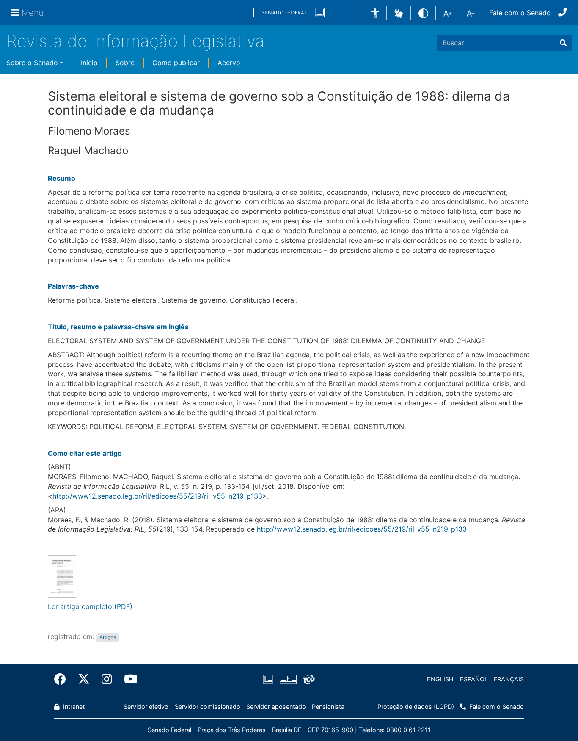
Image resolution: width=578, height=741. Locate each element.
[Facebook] (63, 679)
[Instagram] (107, 679)
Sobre (125, 62)
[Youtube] (128, 679)
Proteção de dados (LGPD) (415, 706)
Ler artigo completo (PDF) (90, 606)
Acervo (228, 62)
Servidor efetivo (146, 706)
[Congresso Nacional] (288, 679)
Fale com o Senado (520, 12)
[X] (84, 679)
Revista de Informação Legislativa (135, 40)
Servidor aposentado (276, 706)
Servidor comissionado (207, 706)
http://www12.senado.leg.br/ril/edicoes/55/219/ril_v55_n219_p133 (157, 496)
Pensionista (328, 706)
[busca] (563, 42)
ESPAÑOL (474, 679)
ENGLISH (440, 679)
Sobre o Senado (32, 62)
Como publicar (176, 62)
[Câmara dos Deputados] (269, 679)
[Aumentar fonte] (447, 13)
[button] (398, 12)
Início (89, 62)
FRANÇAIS (509, 679)
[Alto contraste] (423, 12)
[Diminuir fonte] (470, 13)
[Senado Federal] (289, 13)
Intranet (73, 706)
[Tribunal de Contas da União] (307, 679)
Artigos (107, 637)
